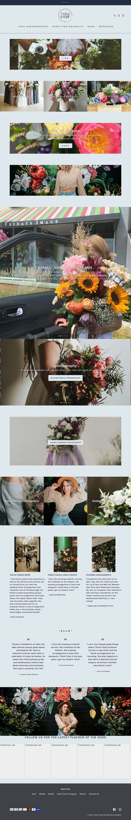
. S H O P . (65, 146)
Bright (51, 794)
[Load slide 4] (64, 336)
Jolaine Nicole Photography (65, 378)
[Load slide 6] (67, 336)
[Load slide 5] (66, 336)
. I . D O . (65, 58)
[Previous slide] (54, 336)
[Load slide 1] (58, 336)
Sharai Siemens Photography (65, 442)
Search (83, 794)
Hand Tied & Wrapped (67, 794)
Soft (34, 794)
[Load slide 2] (60, 336)
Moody (42, 794)
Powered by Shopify (113, 815)
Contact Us (94, 794)
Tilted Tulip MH (99, 815)
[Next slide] (71, 336)
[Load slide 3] (62, 336)
